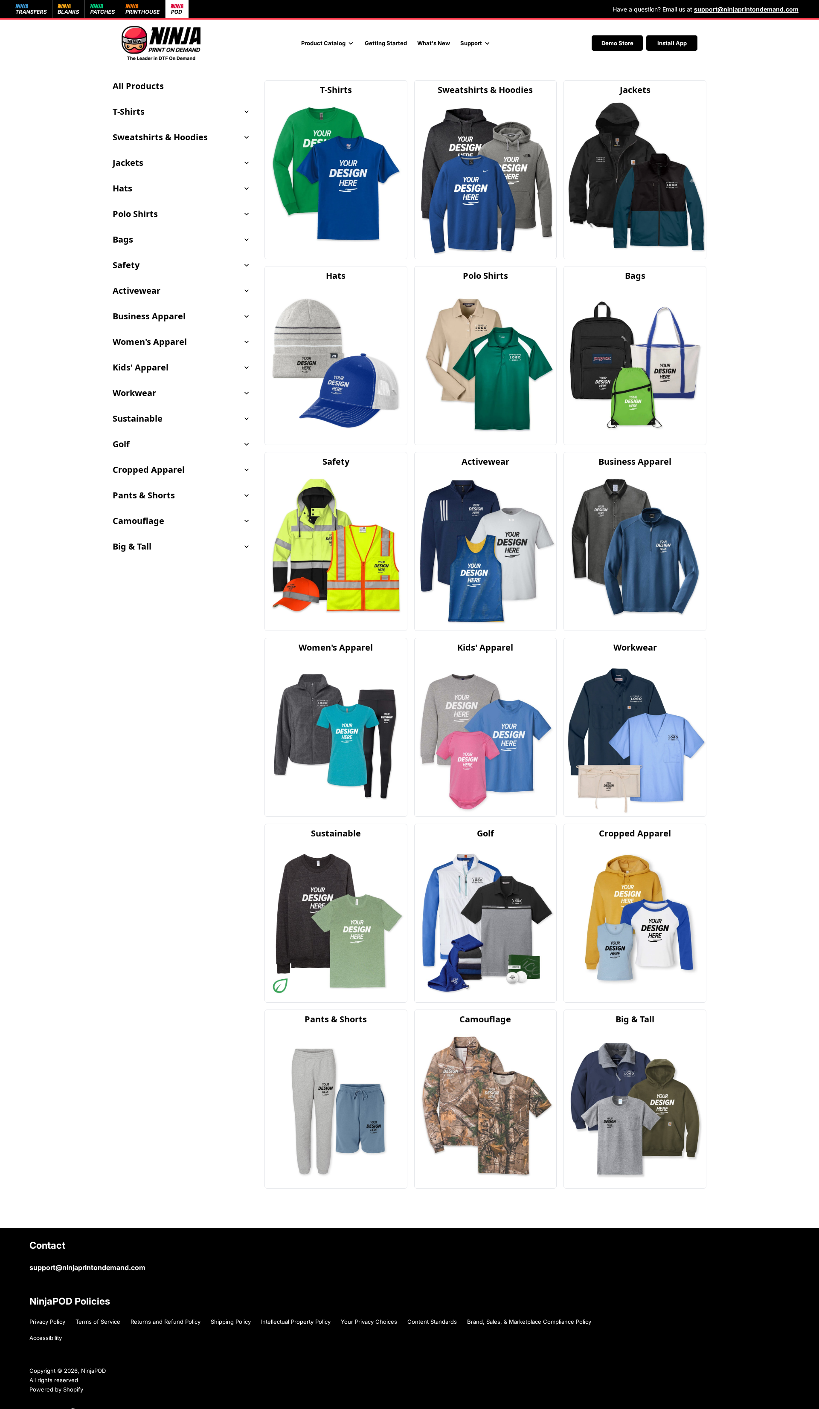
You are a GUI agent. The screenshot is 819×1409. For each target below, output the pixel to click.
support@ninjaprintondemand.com (87, 1267)
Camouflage (138, 521)
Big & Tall (132, 546)
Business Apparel (149, 316)
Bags (123, 239)
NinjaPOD (93, 1370)
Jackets (128, 162)
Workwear (134, 393)
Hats (122, 188)
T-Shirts (129, 111)
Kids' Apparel (140, 367)
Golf (121, 444)
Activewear (136, 290)
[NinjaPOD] (161, 43)
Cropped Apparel (149, 469)
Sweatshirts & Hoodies (160, 137)
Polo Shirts (135, 214)
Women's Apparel (150, 341)
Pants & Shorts (144, 495)
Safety (126, 265)
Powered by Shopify (56, 1389)
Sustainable (138, 418)
